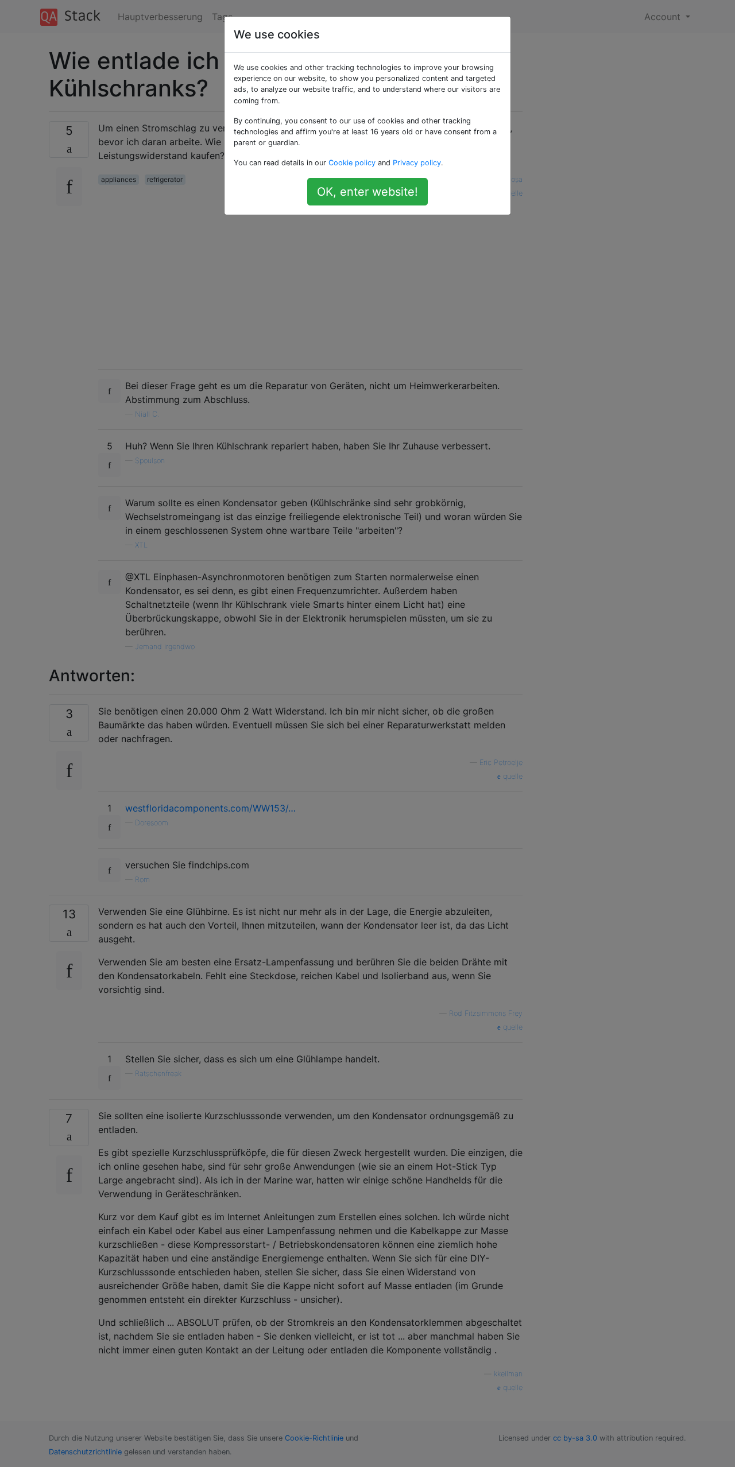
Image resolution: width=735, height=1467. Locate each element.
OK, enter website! (367, 192)
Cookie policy (352, 162)
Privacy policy (417, 162)
